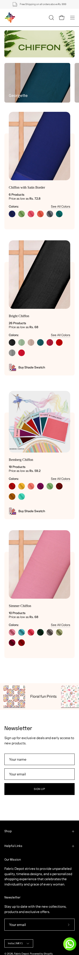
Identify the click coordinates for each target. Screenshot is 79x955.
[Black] (12, 342)
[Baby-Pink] (31, 214)
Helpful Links (13, 846)
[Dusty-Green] (21, 342)
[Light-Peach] (31, 486)
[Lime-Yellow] (21, 486)
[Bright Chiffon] (39, 274)
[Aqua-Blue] (59, 214)
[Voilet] (40, 486)
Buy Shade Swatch (31, 367)
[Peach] (40, 214)
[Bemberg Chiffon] (39, 422)
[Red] (59, 342)
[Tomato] (21, 353)
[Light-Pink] (12, 632)
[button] (51, 18)
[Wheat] (31, 342)
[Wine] (12, 642)
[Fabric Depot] (9, 17)
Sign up (39, 789)
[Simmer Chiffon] (39, 564)
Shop (8, 831)
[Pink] (31, 632)
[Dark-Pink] (50, 342)
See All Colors (60, 206)
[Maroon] (59, 486)
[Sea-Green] (21, 632)
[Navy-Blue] (12, 214)
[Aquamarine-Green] (21, 496)
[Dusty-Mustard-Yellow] (12, 496)
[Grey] (50, 214)
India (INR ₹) (15, 943)
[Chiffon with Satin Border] (39, 146)
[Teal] (40, 342)
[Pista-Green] (21, 214)
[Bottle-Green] (40, 632)
